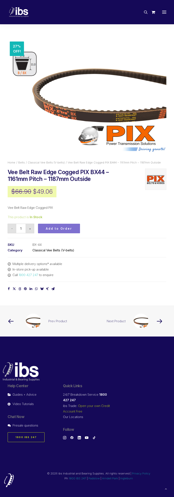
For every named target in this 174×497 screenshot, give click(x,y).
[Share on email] (52, 288)
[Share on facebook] (8, 288)
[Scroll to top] (166, 489)
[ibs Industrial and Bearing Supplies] (19, 12)
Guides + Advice (24, 394)
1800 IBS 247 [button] (26, 437)
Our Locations (73, 417)
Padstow (94, 478)
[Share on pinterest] (25, 288)
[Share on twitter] (14, 288)
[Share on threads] (19, 288)
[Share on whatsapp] (36, 288)
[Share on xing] (47, 288)
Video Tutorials (23, 404)
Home (11, 162)
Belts (21, 162)
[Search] (144, 12)
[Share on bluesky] (41, 288)
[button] (164, 12)
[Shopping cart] (151, 12)
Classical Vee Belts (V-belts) (46, 162)
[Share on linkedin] (30, 288)
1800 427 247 (28, 275)
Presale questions (25, 425)
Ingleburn (126, 478)
